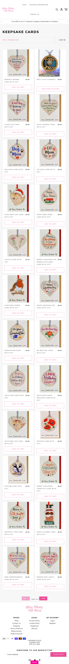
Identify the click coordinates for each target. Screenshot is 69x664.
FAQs (16, 621)
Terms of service (16, 628)
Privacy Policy (34, 621)
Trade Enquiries (16, 634)
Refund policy (16, 631)
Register (52, 623)
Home (5, 40)
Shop (24, 5)
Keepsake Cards (13, 40)
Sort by (62, 40)
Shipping (16, 626)
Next (67, 21)
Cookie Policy (34, 623)
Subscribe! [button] (34, 662)
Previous (1, 21)
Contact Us (16, 623)
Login (52, 621)
